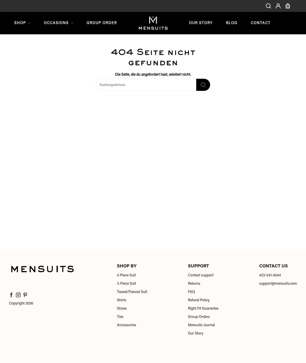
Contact (261, 23)
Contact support (200, 275)
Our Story (201, 23)
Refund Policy (199, 300)
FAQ (191, 292)
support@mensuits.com (278, 284)
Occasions (56, 23)
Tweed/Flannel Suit (132, 292)
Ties (120, 317)
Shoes (122, 309)
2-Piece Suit (126, 275)
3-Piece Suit (126, 284)
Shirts (121, 300)
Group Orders (199, 317)
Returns (194, 284)
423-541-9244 (270, 275)
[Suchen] (203, 85)
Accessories (126, 325)
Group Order (102, 23)
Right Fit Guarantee (203, 309)
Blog (231, 23)
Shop (20, 23)
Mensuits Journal (201, 325)
